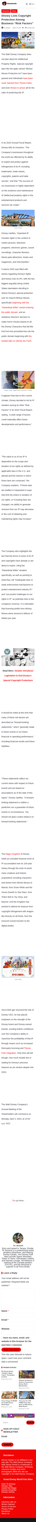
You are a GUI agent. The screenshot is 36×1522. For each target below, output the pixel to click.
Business (6, 11)
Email (5, 1320)
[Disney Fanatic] (9, 3)
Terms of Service (8, 1506)
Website (5, 1329)
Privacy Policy (7, 1509)
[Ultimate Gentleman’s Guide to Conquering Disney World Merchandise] (27, 1374)
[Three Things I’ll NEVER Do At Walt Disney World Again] (9, 1395)
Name (5, 1311)
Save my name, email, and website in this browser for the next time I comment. (16, 1341)
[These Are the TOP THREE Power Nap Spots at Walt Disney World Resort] (27, 1395)
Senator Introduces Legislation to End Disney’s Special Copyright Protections (18, 676)
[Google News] (18, 1201)
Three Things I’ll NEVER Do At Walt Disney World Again (9, 1402)
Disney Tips (6, 1486)
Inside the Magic (9, 1488)
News (14, 11)
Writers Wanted (8, 1504)
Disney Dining (7, 1492)
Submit (7, 1444)
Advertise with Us (8, 1502)
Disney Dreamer (9, 1490)
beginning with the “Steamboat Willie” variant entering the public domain (17, 307)
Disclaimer (5, 1511)
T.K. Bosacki (7, 28)
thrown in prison (18, 88)
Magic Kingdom (13, 854)
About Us (5, 1513)
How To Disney (8, 1484)
